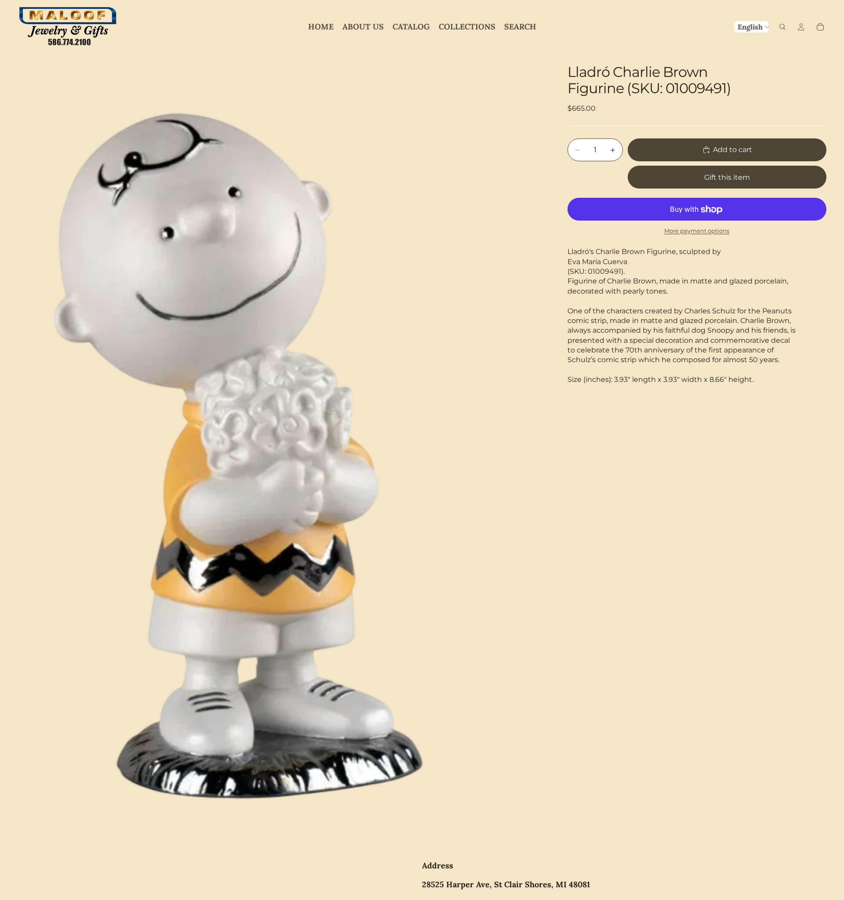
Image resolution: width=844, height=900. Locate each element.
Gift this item (727, 177)
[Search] (782, 26)
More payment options (696, 230)
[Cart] (820, 26)
